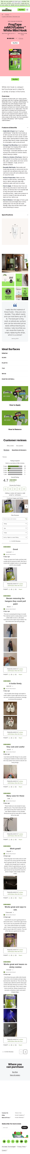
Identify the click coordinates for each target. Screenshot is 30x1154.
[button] (15, 43)
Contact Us (5, 1113)
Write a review (10, 445)
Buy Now (21, 9)
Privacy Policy (21, 1146)
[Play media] (15, 393)
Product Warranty (19, 1117)
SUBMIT (24, 1127)
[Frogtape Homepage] (7, 9)
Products (7, 14)
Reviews (6, 450)
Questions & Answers (19, 450)
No (29, 5)
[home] (2, 14)
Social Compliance (19, 1115)
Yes (27, 5)
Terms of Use (18, 1112)
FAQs (3, 1115)
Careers (4, 1150)
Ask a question (19, 445)
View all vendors (15, 1075)
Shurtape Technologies (8, 1146)
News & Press (6, 1117)
